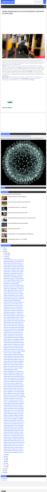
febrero (5, 465)
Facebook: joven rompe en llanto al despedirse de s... (14, 428)
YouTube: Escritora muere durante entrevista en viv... (14, 366)
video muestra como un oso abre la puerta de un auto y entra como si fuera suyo (22, 218)
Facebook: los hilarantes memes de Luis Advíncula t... (14, 406)
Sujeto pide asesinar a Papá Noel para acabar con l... (14, 452)
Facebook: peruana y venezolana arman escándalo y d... (14, 376)
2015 (4, 472)
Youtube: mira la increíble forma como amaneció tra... (14, 379)
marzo (5, 463)
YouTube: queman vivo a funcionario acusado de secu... (14, 266)
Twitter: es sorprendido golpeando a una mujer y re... (14, 401)
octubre (5, 256)
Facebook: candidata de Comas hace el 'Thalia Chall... (14, 337)
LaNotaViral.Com (8, 2)
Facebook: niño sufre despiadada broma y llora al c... (14, 423)
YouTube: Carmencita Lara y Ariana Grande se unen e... (14, 346)
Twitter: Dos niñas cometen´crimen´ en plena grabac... (14, 329)
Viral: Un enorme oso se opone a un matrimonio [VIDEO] (14, 351)
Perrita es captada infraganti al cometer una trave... (14, 317)
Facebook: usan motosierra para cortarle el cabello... (14, 408)
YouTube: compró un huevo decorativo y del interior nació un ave (19, 202)
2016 (4, 470)
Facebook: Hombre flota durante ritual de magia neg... (14, 356)
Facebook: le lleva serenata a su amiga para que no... (14, 416)
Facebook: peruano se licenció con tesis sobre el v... (14, 449)
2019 (4, 249)
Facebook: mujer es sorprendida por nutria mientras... (14, 437)
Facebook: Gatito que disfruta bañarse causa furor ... (14, 450)
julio (5, 456)
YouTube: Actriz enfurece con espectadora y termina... (14, 286)
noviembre (6, 254)
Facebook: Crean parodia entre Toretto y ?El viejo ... (14, 295)
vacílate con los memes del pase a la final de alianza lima (11, 194)
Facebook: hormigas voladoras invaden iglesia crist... (14, 322)
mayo (5, 459)
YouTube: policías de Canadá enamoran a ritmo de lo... (14, 384)
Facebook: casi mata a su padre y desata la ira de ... (14, 332)
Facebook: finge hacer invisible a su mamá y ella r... (13, 308)
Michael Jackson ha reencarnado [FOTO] (11, 283)
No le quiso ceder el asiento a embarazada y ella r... (13, 383)
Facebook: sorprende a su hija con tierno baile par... (14, 445)
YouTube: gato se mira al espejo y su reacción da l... (13, 273)
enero (5, 466)
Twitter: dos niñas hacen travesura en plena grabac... (14, 324)
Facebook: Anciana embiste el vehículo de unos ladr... (14, 430)
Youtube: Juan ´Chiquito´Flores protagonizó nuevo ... (14, 374)
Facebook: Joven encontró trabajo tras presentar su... (14, 297)
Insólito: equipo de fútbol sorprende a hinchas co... (14, 405)
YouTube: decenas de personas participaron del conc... (14, 433)
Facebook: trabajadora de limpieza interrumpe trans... (14, 438)
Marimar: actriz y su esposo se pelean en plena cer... (14, 364)
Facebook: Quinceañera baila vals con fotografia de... (14, 264)
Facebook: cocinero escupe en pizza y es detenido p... (14, 293)
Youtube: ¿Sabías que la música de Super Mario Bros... (14, 361)
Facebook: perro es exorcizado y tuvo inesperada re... (14, 310)
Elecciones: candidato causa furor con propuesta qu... (14, 390)
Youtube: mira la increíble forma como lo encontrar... (14, 381)
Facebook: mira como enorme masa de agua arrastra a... (14, 422)
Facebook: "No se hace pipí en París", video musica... (14, 349)
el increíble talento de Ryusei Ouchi (14, 228)
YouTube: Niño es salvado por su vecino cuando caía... (14, 278)
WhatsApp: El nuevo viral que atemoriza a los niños (13, 347)
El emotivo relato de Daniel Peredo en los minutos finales (17, 212)
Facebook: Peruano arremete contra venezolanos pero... (14, 442)
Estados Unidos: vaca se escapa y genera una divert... (14, 271)
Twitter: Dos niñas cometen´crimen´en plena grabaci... (14, 327)
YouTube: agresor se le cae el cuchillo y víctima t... (13, 303)
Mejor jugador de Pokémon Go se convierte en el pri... (14, 261)
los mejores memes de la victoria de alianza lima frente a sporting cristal (20, 234)
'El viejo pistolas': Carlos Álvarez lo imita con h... (13, 281)
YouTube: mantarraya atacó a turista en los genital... (14, 425)
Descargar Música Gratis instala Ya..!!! (11, 369)
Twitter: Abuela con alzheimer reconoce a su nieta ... (14, 319)
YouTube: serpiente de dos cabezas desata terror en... (14, 290)
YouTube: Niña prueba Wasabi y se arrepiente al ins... (14, 312)
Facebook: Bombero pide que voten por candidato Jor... (14, 298)
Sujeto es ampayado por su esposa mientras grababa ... (14, 391)
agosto (5, 454)
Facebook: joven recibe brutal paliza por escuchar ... (14, 432)
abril (5, 461)
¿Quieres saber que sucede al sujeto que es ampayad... (14, 395)
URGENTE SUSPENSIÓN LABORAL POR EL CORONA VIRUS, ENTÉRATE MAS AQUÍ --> (16, 136)
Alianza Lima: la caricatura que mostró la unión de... (14, 400)
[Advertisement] (23, 23)
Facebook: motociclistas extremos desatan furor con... (14, 302)
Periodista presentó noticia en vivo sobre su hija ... (14, 398)
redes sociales (41, 61)
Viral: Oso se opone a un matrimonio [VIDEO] (12, 352)
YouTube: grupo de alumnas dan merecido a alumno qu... (14, 315)
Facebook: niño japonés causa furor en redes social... (14, 444)
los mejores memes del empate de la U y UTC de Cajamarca (17, 239)
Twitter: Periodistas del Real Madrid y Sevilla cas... (13, 276)
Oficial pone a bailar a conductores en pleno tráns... (14, 388)
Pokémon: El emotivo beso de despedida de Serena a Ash (17, 196)
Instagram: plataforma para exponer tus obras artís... (14, 357)
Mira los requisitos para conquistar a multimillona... (14, 418)
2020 (4, 248)
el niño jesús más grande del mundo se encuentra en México (18, 223)
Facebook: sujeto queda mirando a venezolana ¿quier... (14, 378)
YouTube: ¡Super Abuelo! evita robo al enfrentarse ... (14, 334)
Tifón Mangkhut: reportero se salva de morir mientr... (14, 330)
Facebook (25, 60)
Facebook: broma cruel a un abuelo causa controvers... (14, 344)
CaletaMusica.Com (4, 478)
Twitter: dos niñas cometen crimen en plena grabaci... (14, 325)
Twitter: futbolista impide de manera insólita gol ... (13, 291)
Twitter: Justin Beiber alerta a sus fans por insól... (13, 305)
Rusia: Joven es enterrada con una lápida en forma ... (14, 285)
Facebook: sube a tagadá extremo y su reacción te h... (14, 288)
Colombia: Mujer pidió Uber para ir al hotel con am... (14, 275)
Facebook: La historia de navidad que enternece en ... (14, 354)
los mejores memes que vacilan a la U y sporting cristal (17, 207)
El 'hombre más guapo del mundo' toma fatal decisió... (14, 342)
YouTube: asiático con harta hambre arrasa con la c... (14, 340)
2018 (4, 251)
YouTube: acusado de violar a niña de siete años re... (14, 263)
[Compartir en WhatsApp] (10, 102)
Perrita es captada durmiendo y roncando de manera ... (14, 280)
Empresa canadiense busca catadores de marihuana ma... (15, 320)
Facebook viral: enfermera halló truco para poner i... (14, 420)
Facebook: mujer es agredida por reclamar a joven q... (14, 268)
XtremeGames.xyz (4, 480)
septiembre (6, 258)
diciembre (6, 253)
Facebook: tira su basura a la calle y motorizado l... (13, 307)
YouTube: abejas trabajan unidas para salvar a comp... (14, 440)
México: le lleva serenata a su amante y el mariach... (13, 368)
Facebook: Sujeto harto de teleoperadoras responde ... (14, 339)
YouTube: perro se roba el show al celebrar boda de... (14, 435)
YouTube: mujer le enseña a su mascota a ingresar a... (14, 447)
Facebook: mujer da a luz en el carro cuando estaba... (14, 410)
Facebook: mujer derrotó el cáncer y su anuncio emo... (14, 259)
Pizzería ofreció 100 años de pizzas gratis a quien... (14, 413)
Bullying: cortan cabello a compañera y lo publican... (14, 415)
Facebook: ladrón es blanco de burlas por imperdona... (14, 403)
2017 (4, 469)
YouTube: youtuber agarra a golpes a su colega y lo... (14, 362)
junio (5, 458)
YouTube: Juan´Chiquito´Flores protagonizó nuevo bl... (14, 373)
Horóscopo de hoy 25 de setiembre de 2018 (12, 300)
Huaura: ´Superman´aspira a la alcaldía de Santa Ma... (14, 386)
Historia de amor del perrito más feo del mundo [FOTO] (14, 396)
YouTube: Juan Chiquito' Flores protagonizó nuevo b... (14, 371)
